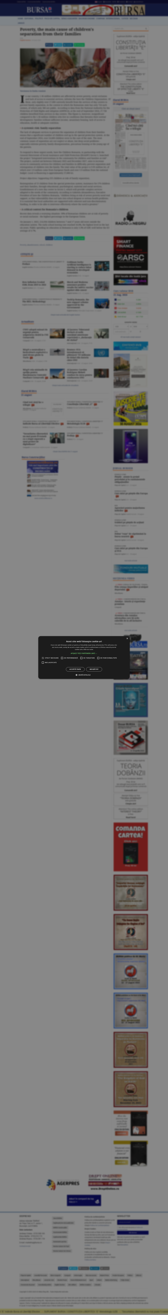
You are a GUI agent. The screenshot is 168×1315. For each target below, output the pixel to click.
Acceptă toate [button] (75, 669)
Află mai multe (88, 649)
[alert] (84, 657)
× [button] (127, 638)
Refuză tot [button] (94, 669)
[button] (84, 653)
